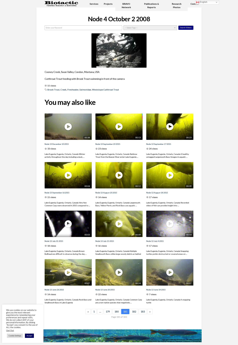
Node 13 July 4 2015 (155, 241)
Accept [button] (29, 336)
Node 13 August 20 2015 (106, 192)
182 (134, 311)
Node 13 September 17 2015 (158, 144)
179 (108, 311)
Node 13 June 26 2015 (54, 289)
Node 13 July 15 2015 (104, 241)
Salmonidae (85, 89)
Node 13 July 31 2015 (54, 241)
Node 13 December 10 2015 (57, 144)
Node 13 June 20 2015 (105, 289)
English (203, 2)
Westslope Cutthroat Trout (105, 89)
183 (143, 311)
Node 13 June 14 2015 (156, 289)
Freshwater (73, 89)
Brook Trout (53, 89)
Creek (63, 89)
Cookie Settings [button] (15, 336)
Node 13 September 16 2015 (57, 192)
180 (116, 311)
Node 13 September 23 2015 (107, 144)
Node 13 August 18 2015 (157, 192)
